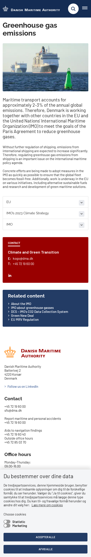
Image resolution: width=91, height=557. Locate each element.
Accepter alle (45, 537)
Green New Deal (22, 315)
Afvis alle (46, 549)
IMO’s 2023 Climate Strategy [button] (27, 213)
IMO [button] (9, 224)
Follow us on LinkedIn (23, 386)
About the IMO (21, 304)
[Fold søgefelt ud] (73, 9)
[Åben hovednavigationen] (86, 8)
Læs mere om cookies (47, 505)
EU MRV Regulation (25, 319)
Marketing (19, 526)
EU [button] (8, 202)
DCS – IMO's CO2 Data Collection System (39, 312)
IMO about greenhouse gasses (32, 308)
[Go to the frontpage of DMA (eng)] (30, 9)
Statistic (18, 522)
